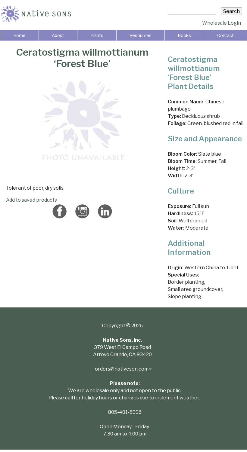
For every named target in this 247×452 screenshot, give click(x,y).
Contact (225, 35)
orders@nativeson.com (123, 369)
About (58, 35)
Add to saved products (31, 200)
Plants (96, 35)
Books (184, 35)
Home (19, 35)
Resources (141, 35)
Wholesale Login (221, 23)
